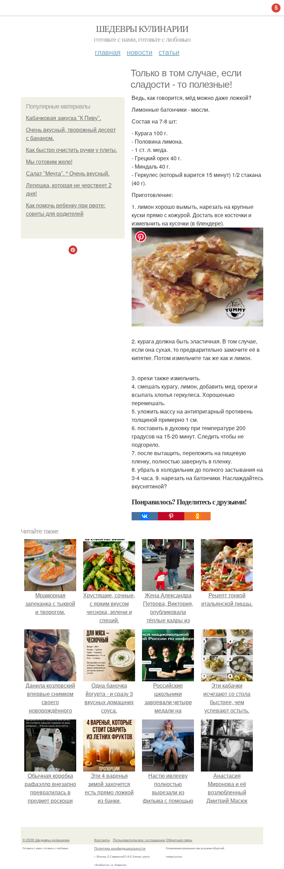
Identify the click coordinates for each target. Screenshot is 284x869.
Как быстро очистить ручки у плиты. (71, 150)
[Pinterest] (171, 516)
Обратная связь (179, 839)
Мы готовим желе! (49, 162)
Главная (108, 52)
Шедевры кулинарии (142, 28)
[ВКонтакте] (145, 516)
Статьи (169, 52)
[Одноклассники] (197, 516)
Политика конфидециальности (119, 848)
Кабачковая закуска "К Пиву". (63, 118)
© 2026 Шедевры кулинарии (46, 839)
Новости (139, 52)
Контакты (102, 839)
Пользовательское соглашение (139, 839)
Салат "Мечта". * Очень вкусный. (67, 174)
